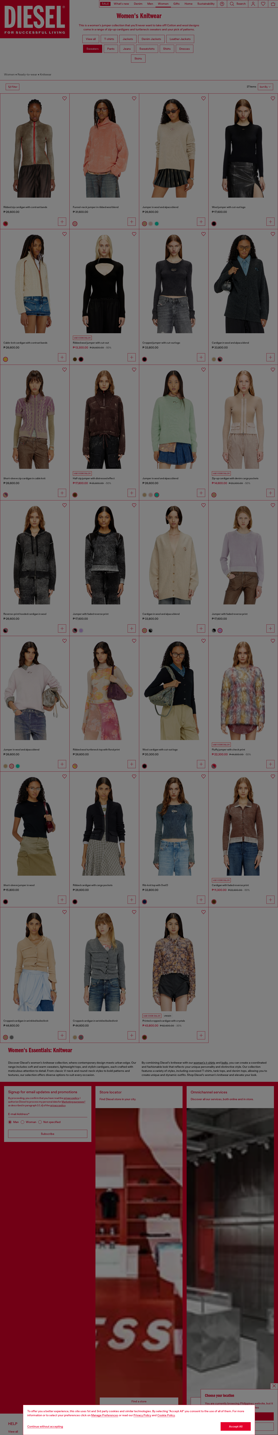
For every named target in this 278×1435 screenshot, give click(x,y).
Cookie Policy (166, 1415)
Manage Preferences (104, 1415)
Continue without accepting (45, 1426)
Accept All (235, 1426)
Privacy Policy (142, 1415)
